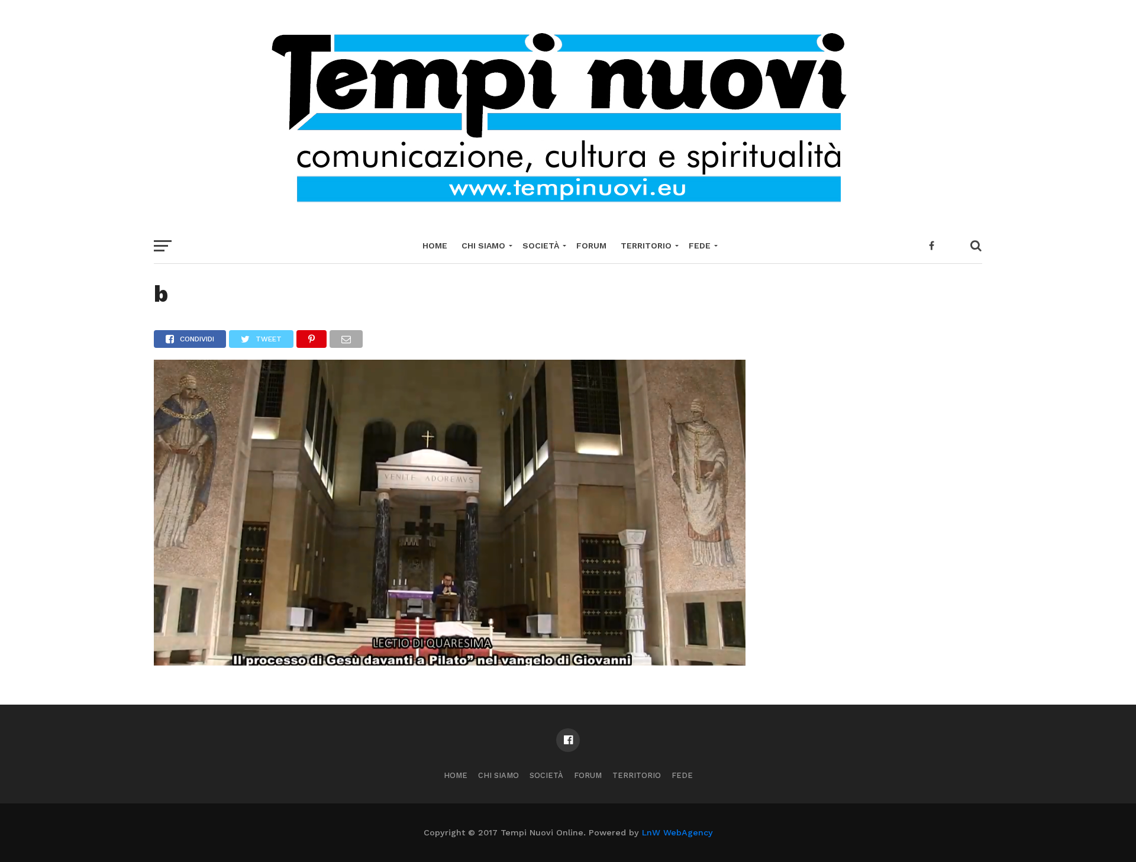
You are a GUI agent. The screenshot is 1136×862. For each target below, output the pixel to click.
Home (434, 245)
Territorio (646, 245)
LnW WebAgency (677, 832)
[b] (450, 662)
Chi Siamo (483, 245)
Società (540, 245)
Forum (591, 245)
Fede (700, 245)
